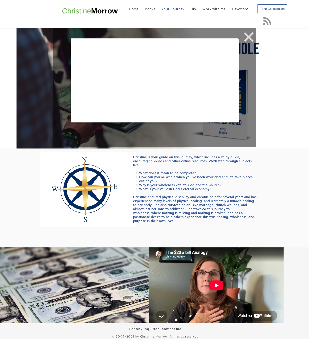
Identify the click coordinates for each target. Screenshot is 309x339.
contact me (171, 329)
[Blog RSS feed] (267, 21)
